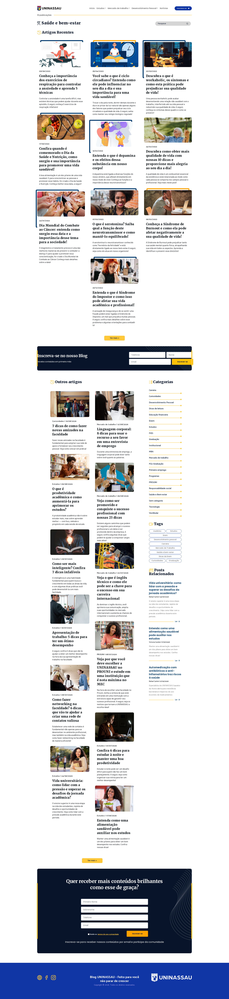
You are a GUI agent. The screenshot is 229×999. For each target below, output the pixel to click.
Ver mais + (114, 338)
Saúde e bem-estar (165, 552)
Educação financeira (158, 415)
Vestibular (153, 513)
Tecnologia (154, 507)
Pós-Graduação (156, 464)
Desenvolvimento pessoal (165, 539)
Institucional (155, 445)
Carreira (152, 390)
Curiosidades (155, 396)
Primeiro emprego (157, 470)
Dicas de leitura (156, 408)
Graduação (154, 439)
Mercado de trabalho (118, 8)
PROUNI (153, 482)
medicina (157, 531)
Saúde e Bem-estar (158, 494)
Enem (151, 421)
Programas (154, 476)
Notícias (164, 8)
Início (92, 8)
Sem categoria (156, 501)
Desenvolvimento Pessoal (144, 8)
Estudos (100, 8)
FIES (151, 433)
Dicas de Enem (165, 556)
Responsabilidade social (160, 488)
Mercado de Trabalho (165, 548)
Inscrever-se (182, 362)
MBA (151, 451)
